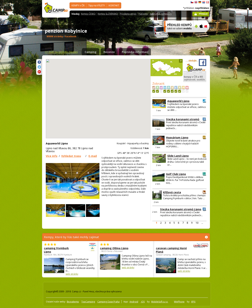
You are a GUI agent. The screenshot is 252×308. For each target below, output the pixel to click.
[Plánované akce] (187, 91)
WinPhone (179, 301)
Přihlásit (203, 14)
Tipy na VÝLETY (96, 5)
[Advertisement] (225, 111)
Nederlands (203, 2)
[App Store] (201, 34)
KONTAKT (114, 5)
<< (61, 52)
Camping (90, 52)
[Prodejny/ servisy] (161, 91)
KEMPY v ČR (78, 5)
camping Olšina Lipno (114, 248)
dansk (207, 2)
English (195, 2)
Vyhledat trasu (71, 156)
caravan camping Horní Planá (171, 249)
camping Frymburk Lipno (56, 249)
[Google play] (196, 34)
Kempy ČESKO (88, 13)
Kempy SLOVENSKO (108, 13)
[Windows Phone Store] (208, 34)
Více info (51, 156)
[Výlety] (176, 91)
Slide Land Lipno (178, 156)
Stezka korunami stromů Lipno (180, 209)
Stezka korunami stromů (182, 119)
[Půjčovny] (183, 91)
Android (134, 301)
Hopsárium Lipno (177, 137)
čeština (192, 2)
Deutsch (199, 2)
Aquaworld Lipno (178, 101)
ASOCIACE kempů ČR (161, 13)
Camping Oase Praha (108, 301)
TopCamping (88, 301)
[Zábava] (172, 91)
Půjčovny (143, 13)
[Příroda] (157, 91)
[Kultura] (179, 91)
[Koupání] (164, 91)
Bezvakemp (73, 301)
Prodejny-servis (128, 13)
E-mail (93, 156)
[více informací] (177, 34)
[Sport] (168, 91)
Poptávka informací (135, 52)
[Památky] (153, 91)
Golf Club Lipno (176, 174)
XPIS (193, 301)
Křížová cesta (172, 192)
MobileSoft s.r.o (159, 301)
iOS (143, 301)
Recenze (109, 52)
